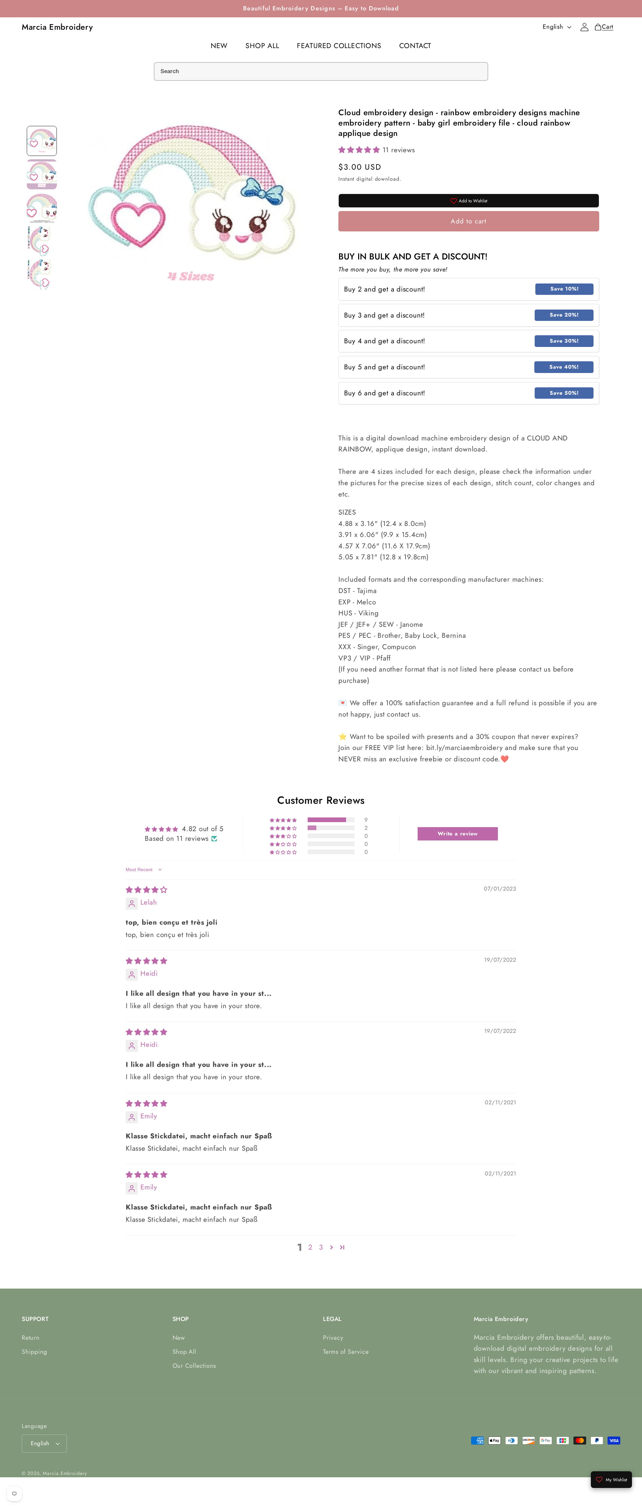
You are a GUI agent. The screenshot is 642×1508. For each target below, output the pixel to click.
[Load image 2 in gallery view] (42, 174)
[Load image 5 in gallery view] (42, 274)
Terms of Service (345, 1351)
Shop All (184, 1351)
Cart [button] (605, 26)
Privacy (333, 1337)
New (179, 1337)
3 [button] (321, 1247)
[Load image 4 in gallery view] (42, 241)
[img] (147, 890)
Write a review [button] (458, 833)
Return (31, 1337)
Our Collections (194, 1365)
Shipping (34, 1351)
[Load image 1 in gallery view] (42, 141)
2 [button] (310, 1247)
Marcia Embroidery (65, 1473)
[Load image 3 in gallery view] (42, 208)
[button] (360, 150)
